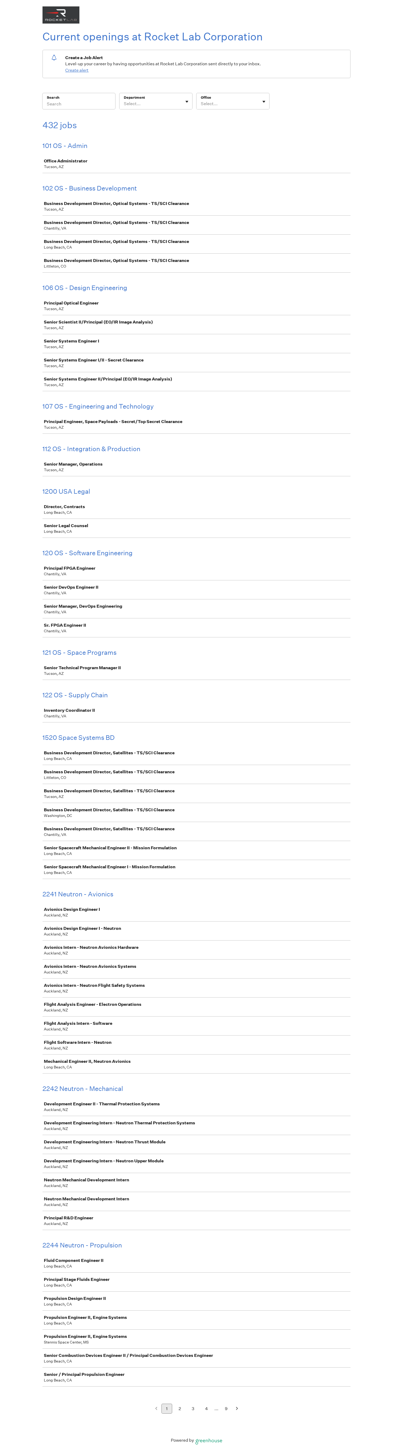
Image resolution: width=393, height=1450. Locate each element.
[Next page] (237, 1409)
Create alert (76, 70)
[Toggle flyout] (187, 101)
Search (53, 97)
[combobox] (124, 104)
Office (206, 97)
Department (134, 97)
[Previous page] (156, 1409)
